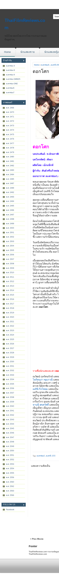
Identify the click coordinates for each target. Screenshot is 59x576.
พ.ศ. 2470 (10, 112)
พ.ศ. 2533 (10, 375)
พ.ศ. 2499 (10, 224)
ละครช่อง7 (10, 92)
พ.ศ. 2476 (10, 139)
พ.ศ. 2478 (10, 148)
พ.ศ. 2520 (10, 317)
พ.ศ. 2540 (10, 406)
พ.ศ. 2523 (10, 330)
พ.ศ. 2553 (10, 464)
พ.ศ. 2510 (10, 272)
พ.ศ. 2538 (10, 397)
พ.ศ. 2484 (10, 174)
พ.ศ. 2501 (10, 232)
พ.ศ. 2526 (10, 344)
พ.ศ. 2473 (10, 126)
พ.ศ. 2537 (10, 393)
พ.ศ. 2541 (10, 411)
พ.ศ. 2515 (10, 295)
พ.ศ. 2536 (10, 388)
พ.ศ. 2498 (10, 219)
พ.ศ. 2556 (10, 477)
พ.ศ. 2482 (10, 166)
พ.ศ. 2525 (10, 339)
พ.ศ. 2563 (10, 491)
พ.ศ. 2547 (10, 437)
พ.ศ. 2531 (10, 366)
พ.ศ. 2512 (10, 281)
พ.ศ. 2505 (10, 250)
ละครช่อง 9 (10, 75)
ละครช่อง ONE (12, 84)
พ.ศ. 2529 (10, 357)
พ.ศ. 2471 (10, 117)
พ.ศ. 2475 (10, 134)
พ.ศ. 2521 (10, 322)
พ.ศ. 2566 (10, 495)
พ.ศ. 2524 (10, 335)
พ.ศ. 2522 (10, 326)
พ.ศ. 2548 (10, 442)
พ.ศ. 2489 (10, 188)
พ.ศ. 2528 (10, 353)
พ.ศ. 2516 (10, 299)
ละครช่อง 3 (10, 66)
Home (7, 52)
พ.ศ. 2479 (10, 152)
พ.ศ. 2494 (10, 201)
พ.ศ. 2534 (10, 379)
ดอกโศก (41, 71)
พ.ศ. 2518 (10, 308)
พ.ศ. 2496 (10, 210)
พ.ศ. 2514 (10, 290)
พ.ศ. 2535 (10, 384)
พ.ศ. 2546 (10, 433)
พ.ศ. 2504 (10, 246)
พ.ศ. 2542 (10, 415)
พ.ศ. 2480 (10, 157)
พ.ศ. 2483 (10, 170)
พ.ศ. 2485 (10, 179)
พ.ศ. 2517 (10, 304)
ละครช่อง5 (10, 88)
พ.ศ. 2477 (10, 143)
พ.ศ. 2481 (10, 161)
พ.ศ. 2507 (10, 259)
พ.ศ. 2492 (10, 192)
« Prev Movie (36, 539)
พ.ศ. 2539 (10, 402)
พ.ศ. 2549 (10, 446)
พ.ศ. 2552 (10, 460)
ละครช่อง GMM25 (13, 79)
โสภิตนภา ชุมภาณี (43, 379)
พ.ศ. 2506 (10, 255)
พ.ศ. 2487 (10, 183)
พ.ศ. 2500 (10, 228)
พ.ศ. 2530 (10, 362)
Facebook (10, 510)
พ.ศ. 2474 (10, 130)
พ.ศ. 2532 (10, 370)
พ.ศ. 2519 (10, 313)
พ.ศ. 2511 (10, 277)
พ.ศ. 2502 (10, 237)
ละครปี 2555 (50, 456)
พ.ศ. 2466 (10, 108)
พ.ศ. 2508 (10, 264)
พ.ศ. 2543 (10, 420)
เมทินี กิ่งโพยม (40, 389)
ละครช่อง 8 (10, 70)
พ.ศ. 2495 (10, 206)
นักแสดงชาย (27, 52)
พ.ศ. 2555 (10, 473)
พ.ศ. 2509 (10, 268)
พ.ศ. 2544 (10, 424)
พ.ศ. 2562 (10, 486)
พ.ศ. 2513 (10, 286)
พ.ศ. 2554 (10, 468)
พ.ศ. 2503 (10, 241)
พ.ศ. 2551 (10, 455)
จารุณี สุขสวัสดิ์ (41, 404)
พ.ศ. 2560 (10, 482)
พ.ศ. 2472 (10, 121)
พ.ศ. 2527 (10, 348)
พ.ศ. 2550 (10, 451)
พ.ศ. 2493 (10, 197)
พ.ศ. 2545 (10, 428)
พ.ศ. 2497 (10, 215)
